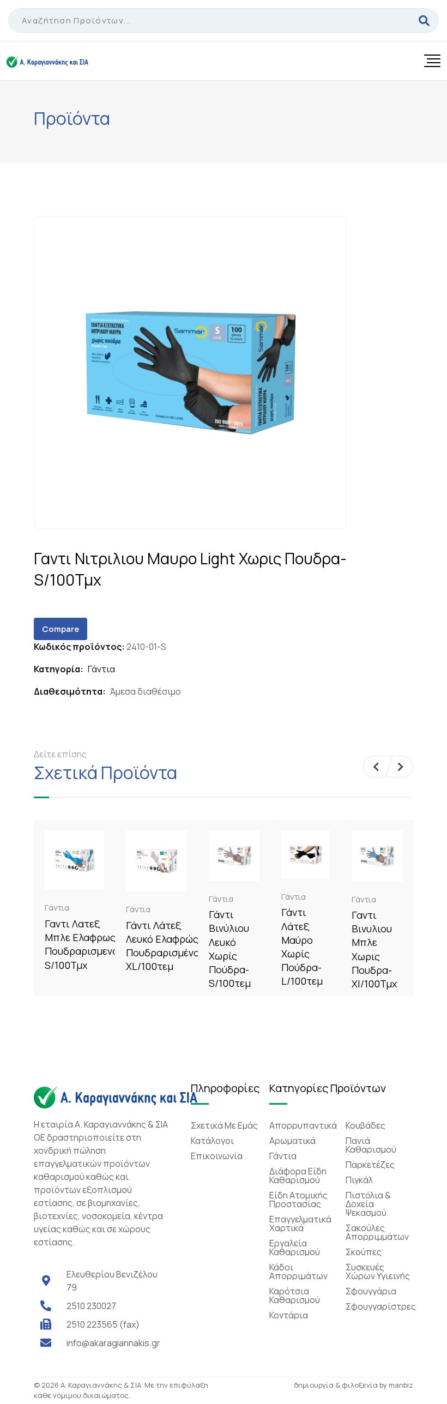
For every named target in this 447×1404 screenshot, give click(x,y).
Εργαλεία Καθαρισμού (294, 1247)
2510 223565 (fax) (103, 1324)
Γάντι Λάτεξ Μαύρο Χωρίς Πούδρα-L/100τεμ (302, 946)
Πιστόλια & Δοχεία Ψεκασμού (368, 1204)
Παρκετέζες (370, 1164)
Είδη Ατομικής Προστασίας (298, 1199)
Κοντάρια (288, 1315)
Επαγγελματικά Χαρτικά (300, 1223)
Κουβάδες (365, 1125)
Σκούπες (364, 1252)
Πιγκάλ (359, 1180)
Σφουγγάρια (371, 1291)
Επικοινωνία (217, 1156)
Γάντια (101, 669)
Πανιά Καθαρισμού (371, 1145)
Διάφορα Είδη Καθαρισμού (298, 1175)
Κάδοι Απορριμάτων (298, 1271)
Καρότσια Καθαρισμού (294, 1295)
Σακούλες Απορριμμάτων (377, 1232)
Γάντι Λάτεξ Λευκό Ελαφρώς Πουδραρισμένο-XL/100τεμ (164, 946)
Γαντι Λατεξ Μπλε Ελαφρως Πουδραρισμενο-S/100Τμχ (83, 944)
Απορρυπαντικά (303, 1125)
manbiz (401, 1385)
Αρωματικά (292, 1140)
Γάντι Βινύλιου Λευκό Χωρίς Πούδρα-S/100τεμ (230, 949)
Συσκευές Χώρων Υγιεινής (378, 1271)
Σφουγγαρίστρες (381, 1306)
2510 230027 (91, 1306)
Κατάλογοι (212, 1140)
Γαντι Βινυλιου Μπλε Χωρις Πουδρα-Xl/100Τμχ (374, 949)
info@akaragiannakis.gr (113, 1343)
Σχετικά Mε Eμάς (224, 1125)
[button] (376, 766)
